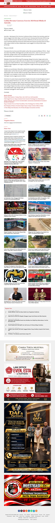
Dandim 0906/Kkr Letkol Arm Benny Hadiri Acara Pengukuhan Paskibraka (23, 312)
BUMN (46, 516)
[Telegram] (34, 511)
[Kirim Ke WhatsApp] (50, 116)
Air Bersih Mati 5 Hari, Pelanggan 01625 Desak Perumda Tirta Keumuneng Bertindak (13, 199)
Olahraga (20, 517)
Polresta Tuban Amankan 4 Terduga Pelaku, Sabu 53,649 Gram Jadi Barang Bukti (21, 97)
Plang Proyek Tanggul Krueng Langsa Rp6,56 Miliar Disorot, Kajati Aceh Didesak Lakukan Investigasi (39, 250)
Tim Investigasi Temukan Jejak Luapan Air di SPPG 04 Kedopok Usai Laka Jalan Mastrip (39, 180)
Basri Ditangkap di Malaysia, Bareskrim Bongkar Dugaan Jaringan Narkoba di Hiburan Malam (23, 105)
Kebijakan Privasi (33, 517)
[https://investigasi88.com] (8, 3)
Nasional (48, 514)
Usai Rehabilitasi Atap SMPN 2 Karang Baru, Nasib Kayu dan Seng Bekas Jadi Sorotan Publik (39, 199)
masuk (11, 122)
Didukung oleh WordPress (23, 519)
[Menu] (5, 3)
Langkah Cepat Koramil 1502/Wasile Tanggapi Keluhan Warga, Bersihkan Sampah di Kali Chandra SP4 (28, 330)
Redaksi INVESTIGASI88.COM (11, 514)
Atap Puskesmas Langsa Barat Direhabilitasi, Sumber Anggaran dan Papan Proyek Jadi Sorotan (39, 216)
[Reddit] (26, 511)
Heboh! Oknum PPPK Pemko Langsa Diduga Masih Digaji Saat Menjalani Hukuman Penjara (15, 145)
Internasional (38, 516)
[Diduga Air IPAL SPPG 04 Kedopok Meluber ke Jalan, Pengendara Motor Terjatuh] (15, 207)
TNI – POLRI (27, 514)
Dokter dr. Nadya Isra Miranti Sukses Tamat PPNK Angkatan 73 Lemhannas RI (38, 162)
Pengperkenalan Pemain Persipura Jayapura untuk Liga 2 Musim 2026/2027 (26, 1)
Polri (17, 516)
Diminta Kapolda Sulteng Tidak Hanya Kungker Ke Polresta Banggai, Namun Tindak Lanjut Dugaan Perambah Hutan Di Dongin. (39, 284)
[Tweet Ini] (42, 116)
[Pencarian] (50, 3)
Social (43, 516)
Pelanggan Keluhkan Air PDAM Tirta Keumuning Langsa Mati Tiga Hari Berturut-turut (14, 284)
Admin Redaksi (9, 25)
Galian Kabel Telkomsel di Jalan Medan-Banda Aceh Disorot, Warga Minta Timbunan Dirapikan (15, 250)
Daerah (40, 514)
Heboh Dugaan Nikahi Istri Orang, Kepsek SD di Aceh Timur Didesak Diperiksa (39, 302)
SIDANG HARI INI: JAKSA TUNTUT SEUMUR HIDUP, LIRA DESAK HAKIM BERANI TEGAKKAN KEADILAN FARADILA (25, 101)
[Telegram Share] (47, 116)
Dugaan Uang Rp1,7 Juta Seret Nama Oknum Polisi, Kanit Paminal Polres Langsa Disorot (15, 233)
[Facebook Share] (39, 116)
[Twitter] (21, 511)
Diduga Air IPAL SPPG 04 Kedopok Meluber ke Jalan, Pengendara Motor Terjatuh (15, 216)
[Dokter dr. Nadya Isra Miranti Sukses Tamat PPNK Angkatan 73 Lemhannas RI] (39, 154)
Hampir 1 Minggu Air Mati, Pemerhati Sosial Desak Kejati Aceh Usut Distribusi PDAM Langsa (39, 145)
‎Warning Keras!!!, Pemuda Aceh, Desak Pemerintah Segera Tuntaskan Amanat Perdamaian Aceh (14, 302)
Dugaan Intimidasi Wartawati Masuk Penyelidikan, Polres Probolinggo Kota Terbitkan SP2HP (23, 103)
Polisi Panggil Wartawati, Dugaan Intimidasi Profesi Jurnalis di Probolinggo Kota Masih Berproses (24, 98)
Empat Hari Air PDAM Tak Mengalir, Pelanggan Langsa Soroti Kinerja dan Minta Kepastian (27, 316)
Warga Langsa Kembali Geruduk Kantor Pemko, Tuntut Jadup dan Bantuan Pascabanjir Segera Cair (39, 267)
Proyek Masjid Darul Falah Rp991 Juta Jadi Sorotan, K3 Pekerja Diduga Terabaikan (25, 325)
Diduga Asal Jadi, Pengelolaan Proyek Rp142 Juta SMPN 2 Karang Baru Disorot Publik (38, 233)
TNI (44, 514)
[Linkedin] (29, 511)
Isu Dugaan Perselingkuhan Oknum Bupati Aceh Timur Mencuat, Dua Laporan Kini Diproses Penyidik (15, 267)
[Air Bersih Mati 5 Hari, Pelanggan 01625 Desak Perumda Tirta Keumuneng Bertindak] (15, 190)
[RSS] (36, 511)
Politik (32, 516)
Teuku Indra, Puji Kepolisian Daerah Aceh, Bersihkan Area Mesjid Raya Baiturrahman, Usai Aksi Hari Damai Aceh (28, 321)
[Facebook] (19, 511)
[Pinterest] (24, 511)
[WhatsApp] (31, 511)
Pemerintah (9, 516)
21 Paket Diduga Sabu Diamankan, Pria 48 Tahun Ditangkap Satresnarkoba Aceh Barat (22, 107)
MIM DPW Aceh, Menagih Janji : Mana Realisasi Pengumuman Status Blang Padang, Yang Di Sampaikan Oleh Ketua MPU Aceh (14, 162)
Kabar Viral (21, 516)
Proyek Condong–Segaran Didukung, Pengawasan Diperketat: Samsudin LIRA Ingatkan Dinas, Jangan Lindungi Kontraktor (15, 181)
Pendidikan (27, 516)
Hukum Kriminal (7, 18)
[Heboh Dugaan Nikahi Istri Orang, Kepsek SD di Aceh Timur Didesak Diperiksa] (39, 294)
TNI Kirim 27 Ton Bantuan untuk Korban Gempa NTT (19, 333)
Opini (14, 516)
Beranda (21, 514)
